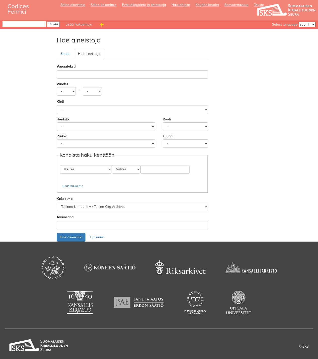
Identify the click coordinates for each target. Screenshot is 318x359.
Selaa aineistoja (72, 5)
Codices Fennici (18, 7)
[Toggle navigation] (102, 25)
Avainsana (65, 217)
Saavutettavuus (236, 5)
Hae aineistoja (89, 54)
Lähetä (53, 24)
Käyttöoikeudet (207, 5)
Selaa (65, 54)
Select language (285, 24)
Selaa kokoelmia (104, 5)
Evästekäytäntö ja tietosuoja (144, 5)
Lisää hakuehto (72, 186)
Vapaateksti (66, 66)
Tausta (259, 5)
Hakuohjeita (180, 5)
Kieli (60, 102)
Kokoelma (65, 199)
